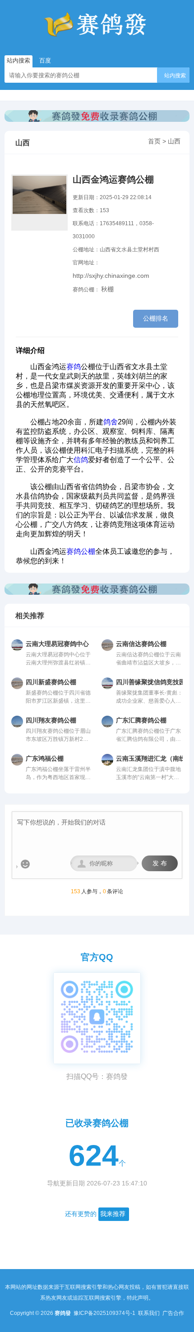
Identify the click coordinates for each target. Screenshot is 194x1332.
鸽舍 (110, 422)
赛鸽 (73, 366)
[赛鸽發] (97, 24)
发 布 (159, 863)
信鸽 (81, 459)
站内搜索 (175, 75)
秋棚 (107, 289)
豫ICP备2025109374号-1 (105, 1313)
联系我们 (149, 1313)
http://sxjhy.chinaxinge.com (111, 275)
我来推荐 (112, 1213)
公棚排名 (155, 318)
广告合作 (173, 1313)
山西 (174, 141)
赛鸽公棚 (80, 551)
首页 (154, 141)
